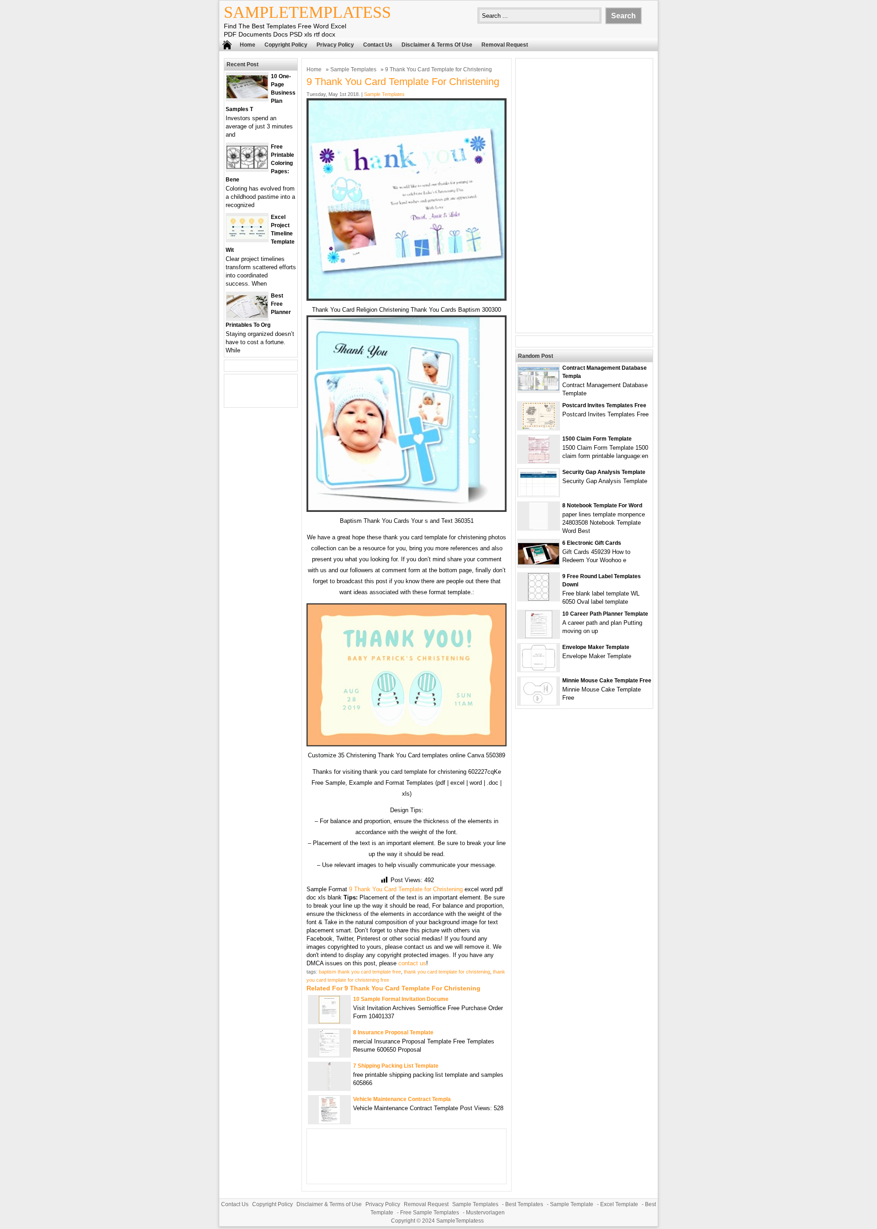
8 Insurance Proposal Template (393, 1032)
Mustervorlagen (485, 1212)
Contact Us (377, 45)
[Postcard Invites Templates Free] (538, 427)
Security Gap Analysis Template (603, 472)
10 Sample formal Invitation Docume (401, 999)
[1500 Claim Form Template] (538, 461)
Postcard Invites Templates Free (604, 405)
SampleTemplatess (307, 12)
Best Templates (524, 1204)
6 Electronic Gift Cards (591, 543)
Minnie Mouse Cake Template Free (606, 680)
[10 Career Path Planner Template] (538, 636)
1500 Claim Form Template (597, 439)
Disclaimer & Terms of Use (437, 45)
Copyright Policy (285, 45)
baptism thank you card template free (360, 971)
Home (247, 45)
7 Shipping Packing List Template (395, 1066)
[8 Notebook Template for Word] (538, 527)
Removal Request (504, 45)
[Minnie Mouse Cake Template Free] (538, 702)
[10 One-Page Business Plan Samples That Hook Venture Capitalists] (247, 96)
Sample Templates (353, 69)
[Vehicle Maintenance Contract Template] (329, 1121)
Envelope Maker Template (595, 647)
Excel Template (619, 1204)
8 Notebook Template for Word (602, 505)
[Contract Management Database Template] (538, 388)
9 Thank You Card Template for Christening (406, 889)
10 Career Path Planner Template (605, 614)
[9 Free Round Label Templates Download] (538, 598)
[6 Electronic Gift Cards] (538, 562)
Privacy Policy (335, 45)
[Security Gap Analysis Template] (538, 494)
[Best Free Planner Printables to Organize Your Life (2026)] (247, 315)
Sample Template (571, 1204)
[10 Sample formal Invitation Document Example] (329, 1021)
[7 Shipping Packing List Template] (329, 1088)
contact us (412, 963)
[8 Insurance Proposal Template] (329, 1054)
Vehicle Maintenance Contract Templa (402, 1099)
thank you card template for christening (447, 971)
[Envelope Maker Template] (538, 669)
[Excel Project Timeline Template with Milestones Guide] (247, 237)
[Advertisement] (584, 196)
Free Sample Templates (429, 1212)
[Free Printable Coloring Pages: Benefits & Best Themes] (247, 166)
